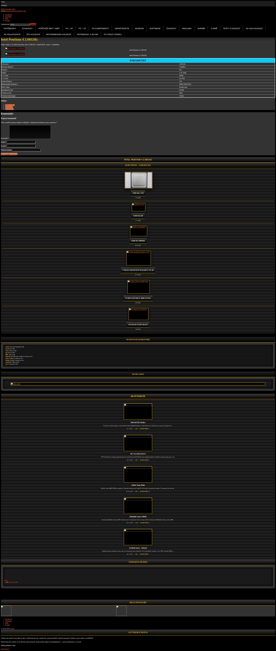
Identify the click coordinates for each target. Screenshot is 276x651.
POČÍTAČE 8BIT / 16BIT (49, 28)
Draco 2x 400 (11, 349)
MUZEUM (139, 28)
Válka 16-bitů (15, 362)
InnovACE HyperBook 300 (17, 347)
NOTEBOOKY (10, 28)
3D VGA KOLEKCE (254, 28)
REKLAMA (186, 28)
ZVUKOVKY (27, 28)
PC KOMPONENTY (100, 28)
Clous (7, 351)
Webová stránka (6, 150)
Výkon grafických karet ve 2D (138, 270)
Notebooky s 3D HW (87, 34)
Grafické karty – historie (138, 548)
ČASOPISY (171, 28)
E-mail (4, 146)
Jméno (4, 142)
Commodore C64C (13, 364)
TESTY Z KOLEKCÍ (231, 28)
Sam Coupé (12, 354)
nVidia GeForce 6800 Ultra (138, 298)
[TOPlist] (138, 594)
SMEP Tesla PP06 (138, 485)
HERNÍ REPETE (122, 28)
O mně (214, 28)
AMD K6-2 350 (138, 193)
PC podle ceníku (113, 34)
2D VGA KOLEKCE (12, 34)
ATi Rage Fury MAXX (138, 325)
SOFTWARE (155, 28)
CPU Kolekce (33, 34)
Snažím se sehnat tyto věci (25, 356)
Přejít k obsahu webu (8, 9)
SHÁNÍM (201, 28)
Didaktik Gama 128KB (138, 517)
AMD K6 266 (138, 216)
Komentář (5, 138)
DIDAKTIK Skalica (138, 422)
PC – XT (82, 28)
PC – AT (69, 28)
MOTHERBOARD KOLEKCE (58, 34)
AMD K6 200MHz (138, 241)
